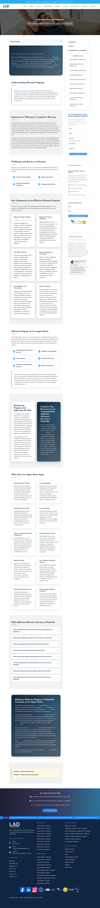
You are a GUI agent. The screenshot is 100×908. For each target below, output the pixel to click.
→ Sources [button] (70, 46)
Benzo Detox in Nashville (43, 828)
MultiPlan (67, 865)
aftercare (58, 61)
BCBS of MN (68, 867)
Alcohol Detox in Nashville (44, 825)
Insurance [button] (65, 6)
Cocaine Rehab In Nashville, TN (78, 70)
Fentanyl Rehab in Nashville (44, 865)
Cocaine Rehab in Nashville (44, 859)
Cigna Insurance (69, 851)
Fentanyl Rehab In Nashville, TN (78, 79)
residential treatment (38, 714)
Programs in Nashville (70, 825)
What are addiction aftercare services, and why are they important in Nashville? (33, 630)
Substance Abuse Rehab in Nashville (46, 878)
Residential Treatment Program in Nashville (76, 828)
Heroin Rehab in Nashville (43, 867)
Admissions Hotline (51, 810)
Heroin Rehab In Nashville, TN (77, 84)
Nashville (19, 63)
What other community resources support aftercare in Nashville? (32, 671)
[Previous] (69, 267)
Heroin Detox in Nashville (43, 839)
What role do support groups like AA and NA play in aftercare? (31, 644)
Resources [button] (84, 6)
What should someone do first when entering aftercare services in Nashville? (32, 678)
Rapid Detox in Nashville (43, 844)
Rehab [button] (31, 6)
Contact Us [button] (93, 6)
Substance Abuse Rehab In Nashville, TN (76, 105)
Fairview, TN (12, 871)
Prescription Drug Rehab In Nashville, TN (77, 98)
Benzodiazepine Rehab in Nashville (46, 870)
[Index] (59, 889)
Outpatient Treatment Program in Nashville (76, 836)
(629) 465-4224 (32, 1)
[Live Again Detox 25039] (53, 889)
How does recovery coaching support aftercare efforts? (29, 650)
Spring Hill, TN (13, 876)
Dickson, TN (12, 868)
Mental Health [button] (47, 6)
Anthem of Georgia (70, 859)
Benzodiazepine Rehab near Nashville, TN (77, 65)
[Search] (71, 889)
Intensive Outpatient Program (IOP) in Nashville (77, 833)
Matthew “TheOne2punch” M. (80, 261)
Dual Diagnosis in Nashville (72, 841)
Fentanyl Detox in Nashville (44, 836)
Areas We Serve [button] (75, 6)
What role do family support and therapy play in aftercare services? (32, 656)
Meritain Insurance (69, 862)
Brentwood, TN (13, 866)
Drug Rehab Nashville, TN (76, 75)
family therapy (27, 237)
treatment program (17, 59)
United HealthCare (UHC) (71, 857)
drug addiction (48, 57)
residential (44, 707)
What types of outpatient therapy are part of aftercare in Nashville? (32, 638)
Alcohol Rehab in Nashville (44, 857)
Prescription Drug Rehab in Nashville (46, 875)
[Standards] (65, 889)
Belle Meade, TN (13, 863)
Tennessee (12, 861)
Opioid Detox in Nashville (43, 841)
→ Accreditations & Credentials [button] (76, 50)
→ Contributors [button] (71, 42)
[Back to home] (6, 6)
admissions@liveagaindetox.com (46, 1)
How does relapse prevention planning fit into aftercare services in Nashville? (32, 663)
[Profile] (22, 889)
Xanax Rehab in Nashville (43, 880)
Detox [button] (24, 6)
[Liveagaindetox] (34, 889)
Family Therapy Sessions (80, 185)
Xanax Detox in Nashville (43, 849)
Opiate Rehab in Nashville (43, 872)
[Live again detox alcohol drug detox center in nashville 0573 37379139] (47, 889)
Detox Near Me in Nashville (44, 833)
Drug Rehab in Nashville (43, 862)
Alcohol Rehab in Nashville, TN (77, 59)
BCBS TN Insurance (70, 849)
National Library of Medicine (33, 138)
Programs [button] (38, 6)
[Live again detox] (28, 889)
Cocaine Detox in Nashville (44, 831)
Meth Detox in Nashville (43, 846)
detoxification (25, 93)
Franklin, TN (12, 874)
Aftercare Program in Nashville (73, 839)
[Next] (87, 267)
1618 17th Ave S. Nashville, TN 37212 (64, 1)
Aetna (66, 854)
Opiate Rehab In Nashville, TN (77, 93)
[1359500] (40, 889)
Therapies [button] (57, 6)
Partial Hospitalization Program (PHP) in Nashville (78, 831)
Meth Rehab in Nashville (76, 88)
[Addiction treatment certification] (77, 889)
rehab (53, 63)
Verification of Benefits (74, 121)
